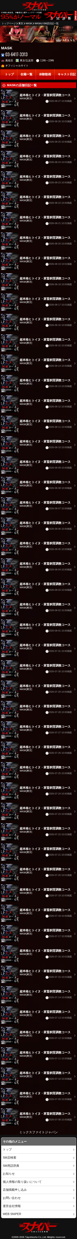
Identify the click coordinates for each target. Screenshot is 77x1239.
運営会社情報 (12, 1206)
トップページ (9, 23)
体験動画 (45, 74)
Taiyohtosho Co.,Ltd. (35, 1237)
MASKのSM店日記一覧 (47, 23)
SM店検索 (9, 1157)
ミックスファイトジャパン (38, 1132)
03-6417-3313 (16, 54)
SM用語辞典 (11, 1165)
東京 (20, 23)
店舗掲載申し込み (15, 1189)
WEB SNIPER (12, 1214)
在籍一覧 (27, 74)
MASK (29, 23)
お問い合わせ (12, 1198)
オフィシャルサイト (16, 65)
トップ (9, 74)
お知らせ (9, 1173)
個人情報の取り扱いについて (22, 1181)
